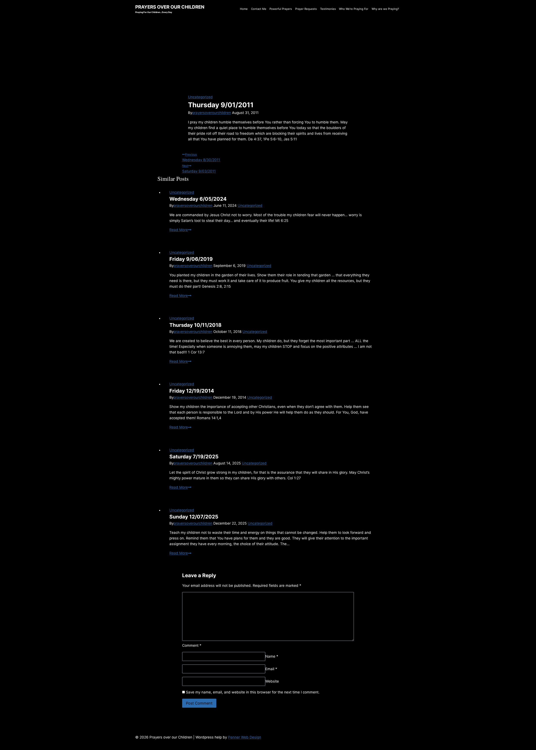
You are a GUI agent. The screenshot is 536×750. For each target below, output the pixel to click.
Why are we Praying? (385, 8)
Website (272, 681)
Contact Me (258, 8)
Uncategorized (200, 97)
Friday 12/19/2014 (191, 391)
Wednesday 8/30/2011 (201, 157)
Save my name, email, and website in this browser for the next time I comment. (253, 692)
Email (271, 669)
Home (244, 8)
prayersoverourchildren (211, 113)
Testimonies (328, 8)
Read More (180, 230)
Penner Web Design (244, 737)
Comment (191, 645)
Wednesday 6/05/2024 (198, 199)
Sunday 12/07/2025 (193, 517)
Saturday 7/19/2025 (193, 457)
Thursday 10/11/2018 (195, 325)
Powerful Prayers (280, 8)
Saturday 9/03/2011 (199, 168)
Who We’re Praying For (353, 8)
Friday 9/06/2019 (191, 259)
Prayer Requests (306, 8)
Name (271, 656)
